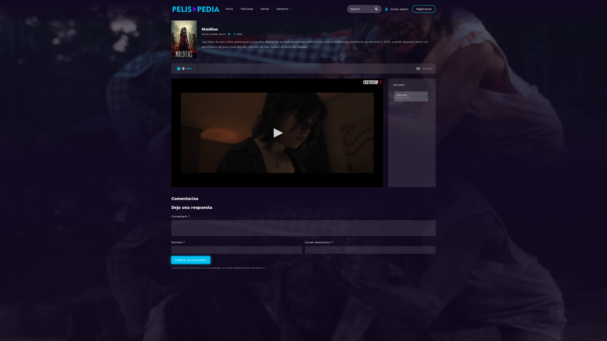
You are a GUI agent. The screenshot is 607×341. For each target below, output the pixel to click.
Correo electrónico (319, 242)
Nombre (178, 242)
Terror (222, 34)
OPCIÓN (403, 96)
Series (265, 8)
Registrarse (424, 9)
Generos (282, 8)
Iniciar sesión (399, 9)
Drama (214, 34)
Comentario (180, 216)
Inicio (229, 8)
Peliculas (247, 8)
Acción (205, 34)
